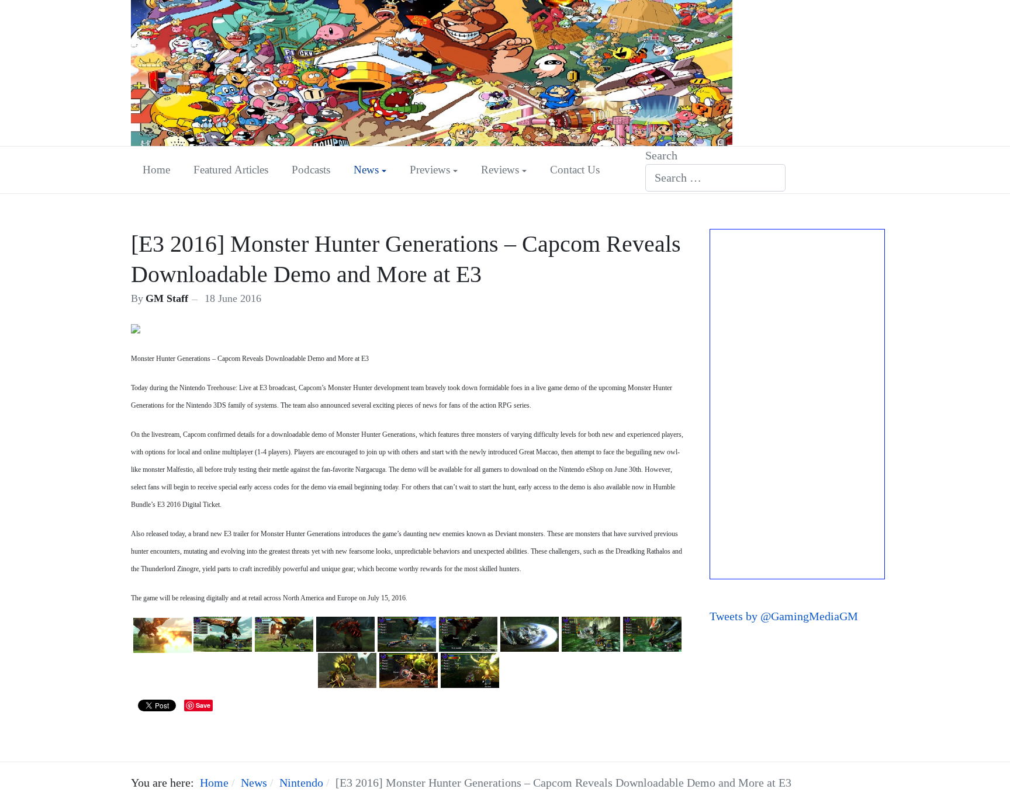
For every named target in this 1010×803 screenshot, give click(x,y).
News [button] (366, 170)
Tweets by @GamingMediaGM (784, 616)
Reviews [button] (500, 170)
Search (661, 155)
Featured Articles (230, 170)
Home (156, 170)
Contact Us (575, 170)
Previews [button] (430, 170)
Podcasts (311, 170)
